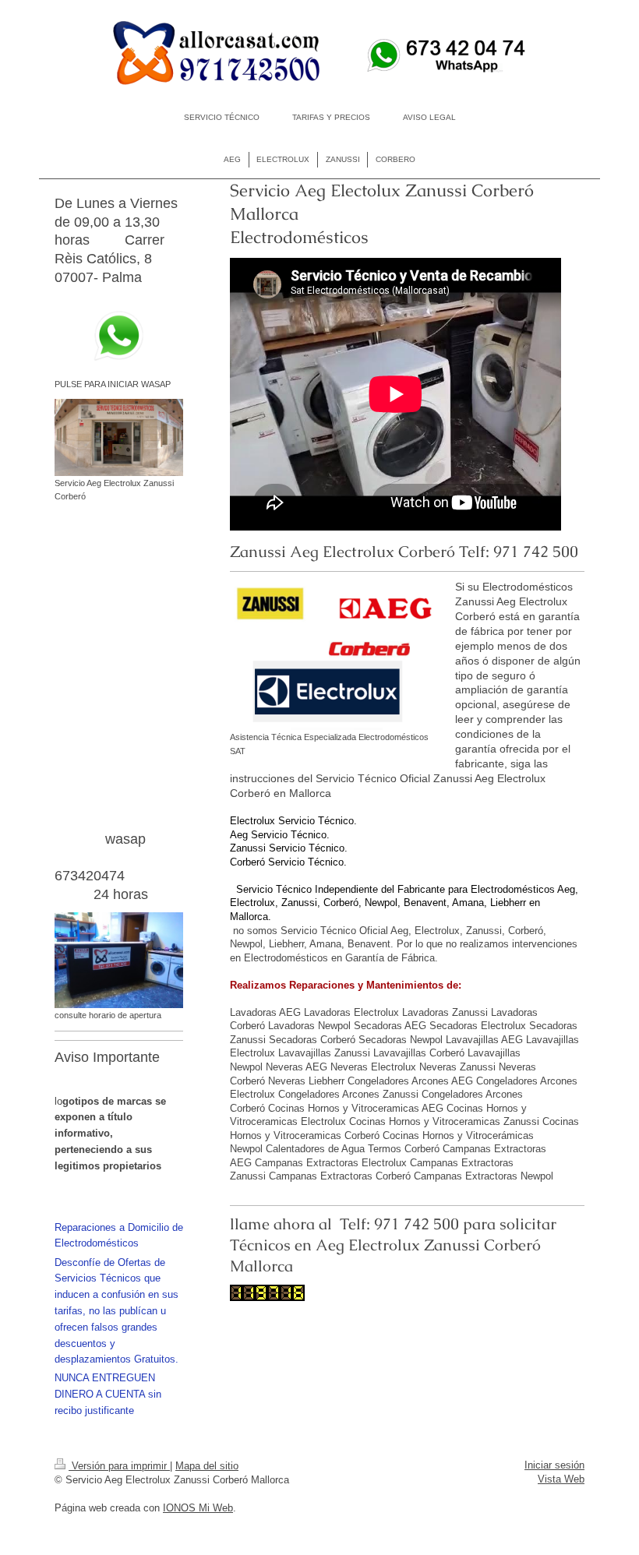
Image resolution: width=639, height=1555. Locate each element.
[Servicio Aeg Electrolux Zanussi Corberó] (119, 437)
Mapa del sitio (206, 1466)
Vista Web (561, 1479)
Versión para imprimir (119, 1466)
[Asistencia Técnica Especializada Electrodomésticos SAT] (335, 656)
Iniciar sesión (554, 1465)
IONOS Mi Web (198, 1508)
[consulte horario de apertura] (119, 960)
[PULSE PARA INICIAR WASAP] (119, 336)
